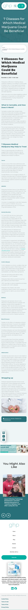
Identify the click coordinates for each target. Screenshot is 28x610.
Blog (14, 539)
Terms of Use (4, 604)
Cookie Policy (4, 599)
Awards (14, 543)
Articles (13, 418)
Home (3, 47)
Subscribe (14, 557)
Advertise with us (14, 551)
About (14, 535)
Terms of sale (5, 601)
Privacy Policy (5, 607)
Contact (14, 547)
